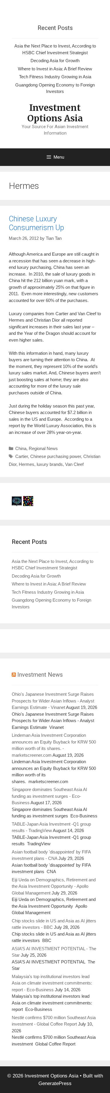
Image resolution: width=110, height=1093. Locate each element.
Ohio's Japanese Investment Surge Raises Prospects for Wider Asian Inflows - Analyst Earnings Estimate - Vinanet (53, 701)
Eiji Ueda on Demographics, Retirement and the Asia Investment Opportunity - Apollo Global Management (54, 886)
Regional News (43, 448)
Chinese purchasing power (55, 456)
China (20, 448)
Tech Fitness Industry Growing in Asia (55, 76)
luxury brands (50, 464)
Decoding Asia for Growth (55, 60)
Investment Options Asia (55, 113)
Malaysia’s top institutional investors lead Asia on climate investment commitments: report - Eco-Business (52, 983)
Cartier (21, 456)
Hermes (26, 464)
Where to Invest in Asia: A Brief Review (55, 68)
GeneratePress (55, 1083)
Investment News (40, 674)
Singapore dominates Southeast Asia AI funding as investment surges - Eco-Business (49, 796)
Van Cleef (74, 464)
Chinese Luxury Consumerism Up (36, 223)
